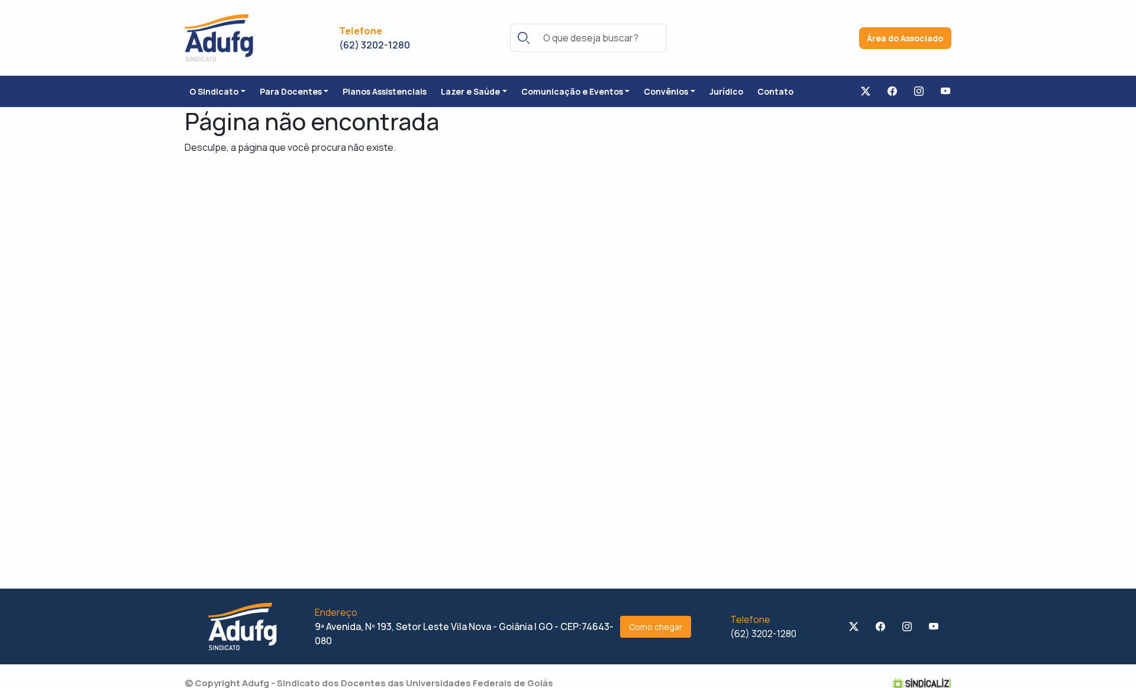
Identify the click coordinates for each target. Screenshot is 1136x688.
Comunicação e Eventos (572, 91)
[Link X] (866, 92)
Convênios (666, 91)
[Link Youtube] (945, 92)
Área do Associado (905, 38)
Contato (775, 91)
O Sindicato (213, 91)
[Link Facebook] (892, 92)
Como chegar (655, 626)
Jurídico (726, 91)
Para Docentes (291, 91)
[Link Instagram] (919, 92)
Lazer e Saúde (470, 91)
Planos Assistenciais (385, 91)
